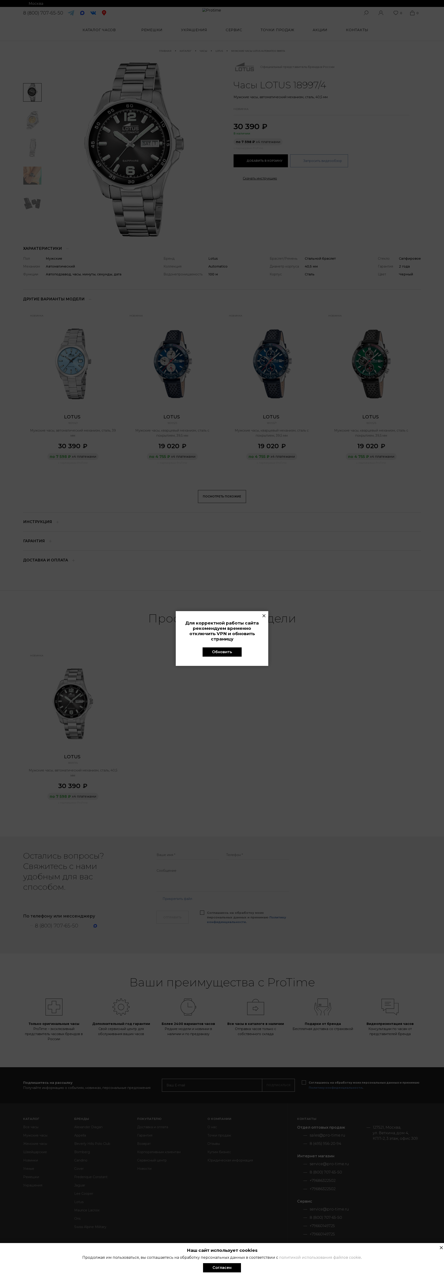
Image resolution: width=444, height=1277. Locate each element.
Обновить (222, 652)
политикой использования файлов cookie (320, 1257)
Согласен (222, 1267)
